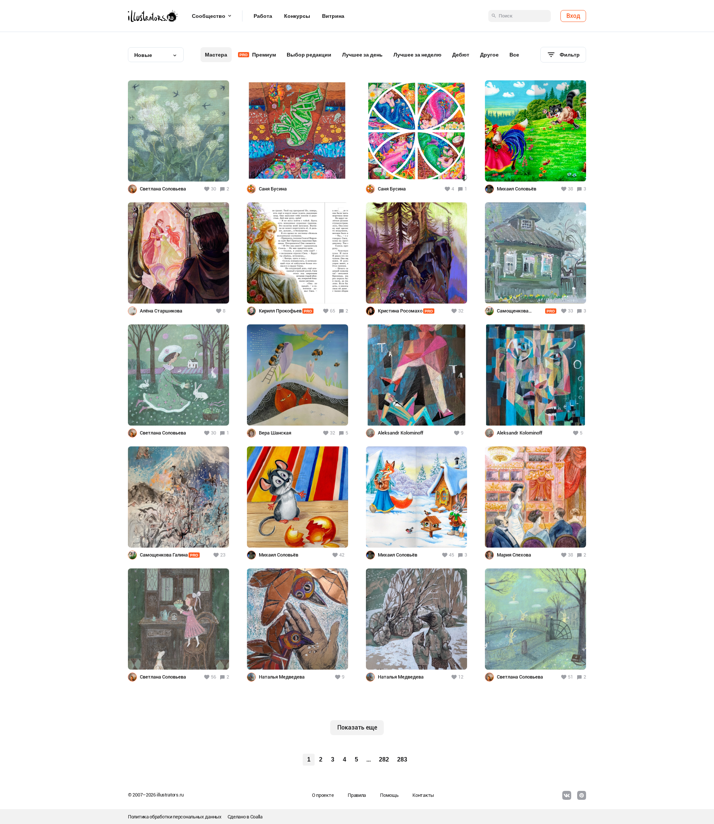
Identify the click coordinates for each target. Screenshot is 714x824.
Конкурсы (297, 16)
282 (384, 759)
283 (402, 759)
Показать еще (357, 727)
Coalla (256, 817)
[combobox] (156, 54)
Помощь (389, 795)
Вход (573, 15)
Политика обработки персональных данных (175, 817)
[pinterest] (581, 795)
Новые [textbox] (143, 55)
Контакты (423, 795)
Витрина (333, 16)
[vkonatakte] (566, 795)
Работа (263, 16)
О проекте (323, 795)
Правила (357, 795)
